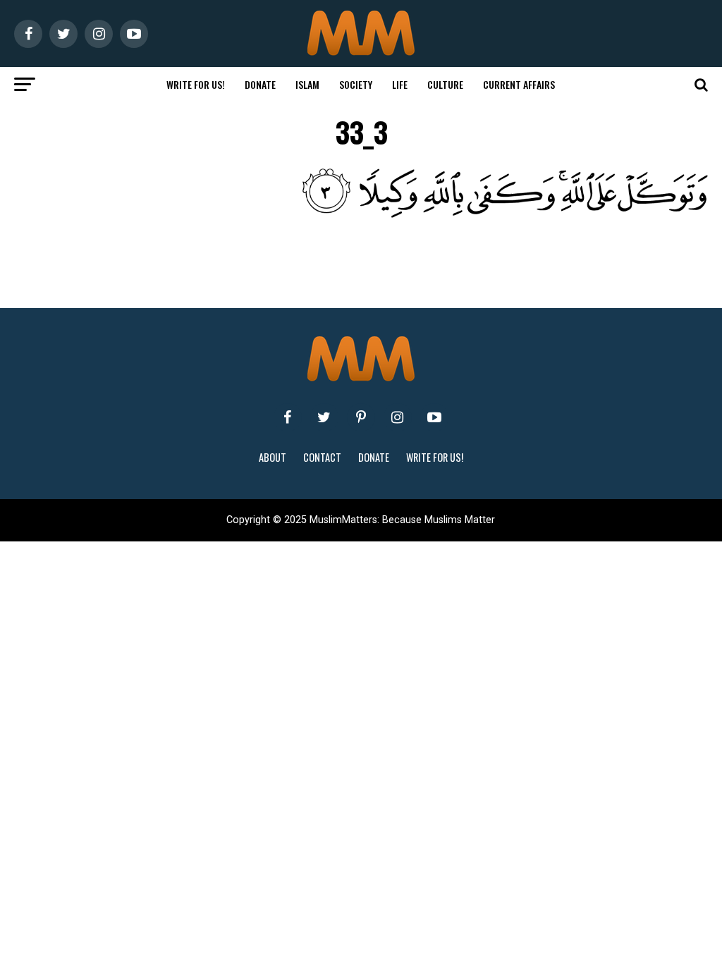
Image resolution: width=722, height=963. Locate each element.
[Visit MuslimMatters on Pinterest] (361, 417)
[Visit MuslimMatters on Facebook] (288, 417)
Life (400, 84)
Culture (445, 84)
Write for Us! (195, 84)
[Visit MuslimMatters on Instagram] (398, 417)
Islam (307, 84)
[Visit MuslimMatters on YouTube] (434, 417)
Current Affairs (519, 84)
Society (355, 84)
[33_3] (389, 214)
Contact (322, 457)
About (272, 457)
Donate (260, 84)
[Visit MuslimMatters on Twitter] (324, 417)
